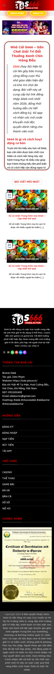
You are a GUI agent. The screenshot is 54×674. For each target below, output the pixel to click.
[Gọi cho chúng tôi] (12, 352)
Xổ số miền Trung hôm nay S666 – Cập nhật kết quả (27, 217)
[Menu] (4, 5)
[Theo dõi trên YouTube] (16, 352)
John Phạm (18, 376)
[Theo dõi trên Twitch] (25, 352)
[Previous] (5, 214)
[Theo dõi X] (4, 352)
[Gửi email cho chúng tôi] (8, 352)
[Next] (48, 214)
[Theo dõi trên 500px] (20, 352)
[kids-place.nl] (27, 5)
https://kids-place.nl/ (25, 380)
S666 (16, 66)
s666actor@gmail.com (23, 396)
